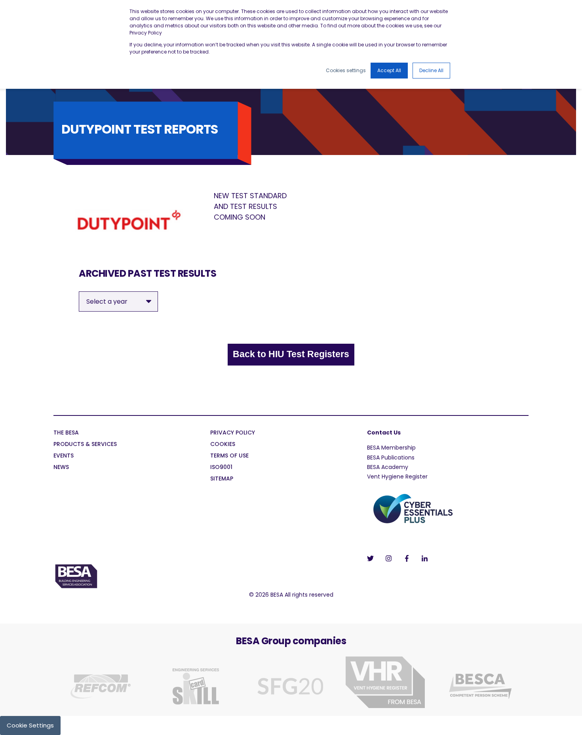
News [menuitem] (61, 467)
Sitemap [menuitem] (221, 479)
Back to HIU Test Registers (291, 354)
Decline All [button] (431, 70)
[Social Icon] (372, 558)
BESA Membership (391, 448)
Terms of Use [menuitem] (229, 456)
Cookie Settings (30, 725)
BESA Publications (391, 457)
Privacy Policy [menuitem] (232, 433)
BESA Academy (387, 467)
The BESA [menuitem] (66, 433)
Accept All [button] (389, 70)
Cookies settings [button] (346, 70)
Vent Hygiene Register (397, 476)
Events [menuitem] (63, 456)
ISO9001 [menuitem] (221, 467)
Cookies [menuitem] (222, 444)
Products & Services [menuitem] (85, 444)
